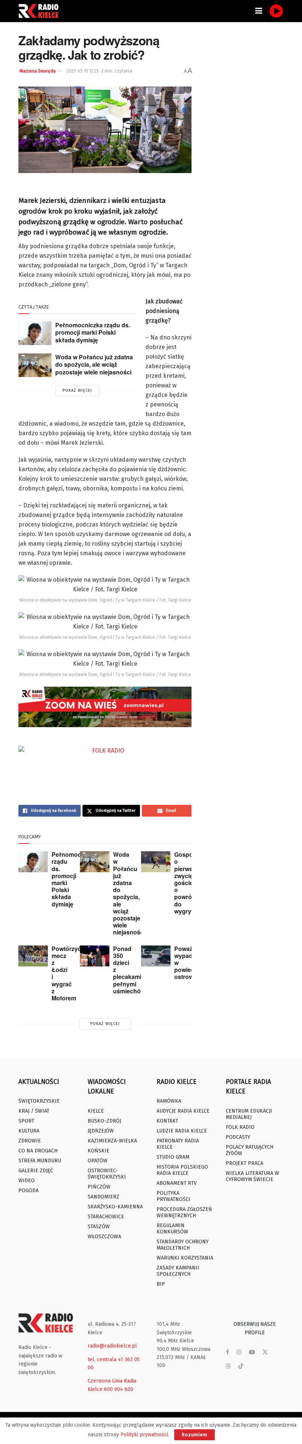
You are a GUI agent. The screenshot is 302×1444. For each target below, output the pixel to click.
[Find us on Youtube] (252, 1352)
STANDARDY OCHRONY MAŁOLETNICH (182, 1245)
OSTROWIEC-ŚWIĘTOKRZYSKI (107, 1173)
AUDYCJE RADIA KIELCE (183, 1111)
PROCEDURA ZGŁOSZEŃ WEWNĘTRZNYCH (184, 1212)
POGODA (28, 1190)
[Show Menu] (258, 11)
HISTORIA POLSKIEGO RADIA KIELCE (182, 1170)
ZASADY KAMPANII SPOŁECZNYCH (178, 1271)
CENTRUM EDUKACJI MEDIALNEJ (249, 1114)
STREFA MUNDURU (39, 1161)
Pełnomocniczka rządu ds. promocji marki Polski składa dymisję (92, 332)
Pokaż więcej (77, 390)
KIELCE (96, 1111)
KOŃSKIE (98, 1151)
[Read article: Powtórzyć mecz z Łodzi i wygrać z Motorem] (33, 955)
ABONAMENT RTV (177, 1183)
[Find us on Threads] (228, 1366)
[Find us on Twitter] (265, 1352)
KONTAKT (167, 1121)
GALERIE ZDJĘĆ (35, 1170)
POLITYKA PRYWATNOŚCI (173, 1196)
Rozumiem (194, 1434)
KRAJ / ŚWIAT (33, 1111)
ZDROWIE (29, 1141)
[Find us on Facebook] (227, 1352)
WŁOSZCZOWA (104, 1236)
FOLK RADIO (240, 1127)
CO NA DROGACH (37, 1151)
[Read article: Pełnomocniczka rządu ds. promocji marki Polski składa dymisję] (35, 333)
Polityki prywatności (144, 1434)
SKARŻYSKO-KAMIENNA (115, 1207)
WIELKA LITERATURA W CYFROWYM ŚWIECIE (252, 1176)
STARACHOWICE (106, 1217)
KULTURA (28, 1131)
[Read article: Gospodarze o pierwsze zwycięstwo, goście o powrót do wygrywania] (156, 861)
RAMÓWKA (169, 1101)
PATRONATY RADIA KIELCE (178, 1144)
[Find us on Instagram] (239, 1352)
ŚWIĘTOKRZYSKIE (39, 1101)
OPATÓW (98, 1161)
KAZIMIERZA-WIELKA (112, 1141)
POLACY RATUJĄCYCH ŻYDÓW (249, 1150)
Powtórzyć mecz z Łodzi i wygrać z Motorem (66, 973)
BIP (161, 1284)
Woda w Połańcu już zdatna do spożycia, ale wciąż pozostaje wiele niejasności (94, 364)
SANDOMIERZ (103, 1197)
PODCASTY (238, 1137)
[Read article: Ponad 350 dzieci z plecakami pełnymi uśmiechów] (94, 955)
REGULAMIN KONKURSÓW (172, 1228)
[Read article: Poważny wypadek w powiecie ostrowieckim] (156, 955)
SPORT (26, 1121)
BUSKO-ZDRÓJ (104, 1121)
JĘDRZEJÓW (101, 1131)
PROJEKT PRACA (244, 1163)
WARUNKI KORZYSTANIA (185, 1258)
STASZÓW (99, 1226)
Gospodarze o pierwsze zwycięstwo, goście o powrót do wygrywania (191, 882)
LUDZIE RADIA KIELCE (182, 1131)
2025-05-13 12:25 (83, 71)
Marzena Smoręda (38, 71)
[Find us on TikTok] (240, 1366)
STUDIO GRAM (173, 1157)
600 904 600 (118, 1389)
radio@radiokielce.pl (112, 1346)
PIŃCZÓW (99, 1187)
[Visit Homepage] (40, 11)
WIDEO (26, 1180)
